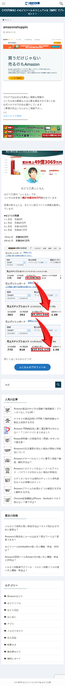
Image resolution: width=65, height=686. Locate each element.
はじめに (11, 616)
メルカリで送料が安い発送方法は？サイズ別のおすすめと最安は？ (32, 527)
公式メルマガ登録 (12, 115)
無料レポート (14, 658)
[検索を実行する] (58, 385)
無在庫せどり (14, 651)
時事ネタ (11, 644)
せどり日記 (13, 610)
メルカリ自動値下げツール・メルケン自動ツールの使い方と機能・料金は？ (32, 568)
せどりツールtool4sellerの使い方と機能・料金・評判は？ (32, 548)
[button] (61, 3)
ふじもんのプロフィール (32, 367)
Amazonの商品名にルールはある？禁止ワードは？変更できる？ (32, 538)
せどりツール (14, 603)
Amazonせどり (15, 596)
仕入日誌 (11, 637)
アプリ (10, 623)
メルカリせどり (15, 630)
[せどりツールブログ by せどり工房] (32, 3)
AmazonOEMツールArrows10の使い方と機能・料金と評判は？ (31, 558)
